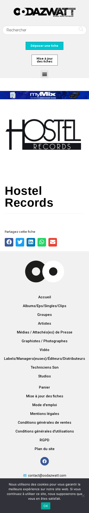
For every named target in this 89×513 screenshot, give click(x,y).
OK (45, 506)
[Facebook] (44, 461)
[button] (44, 74)
